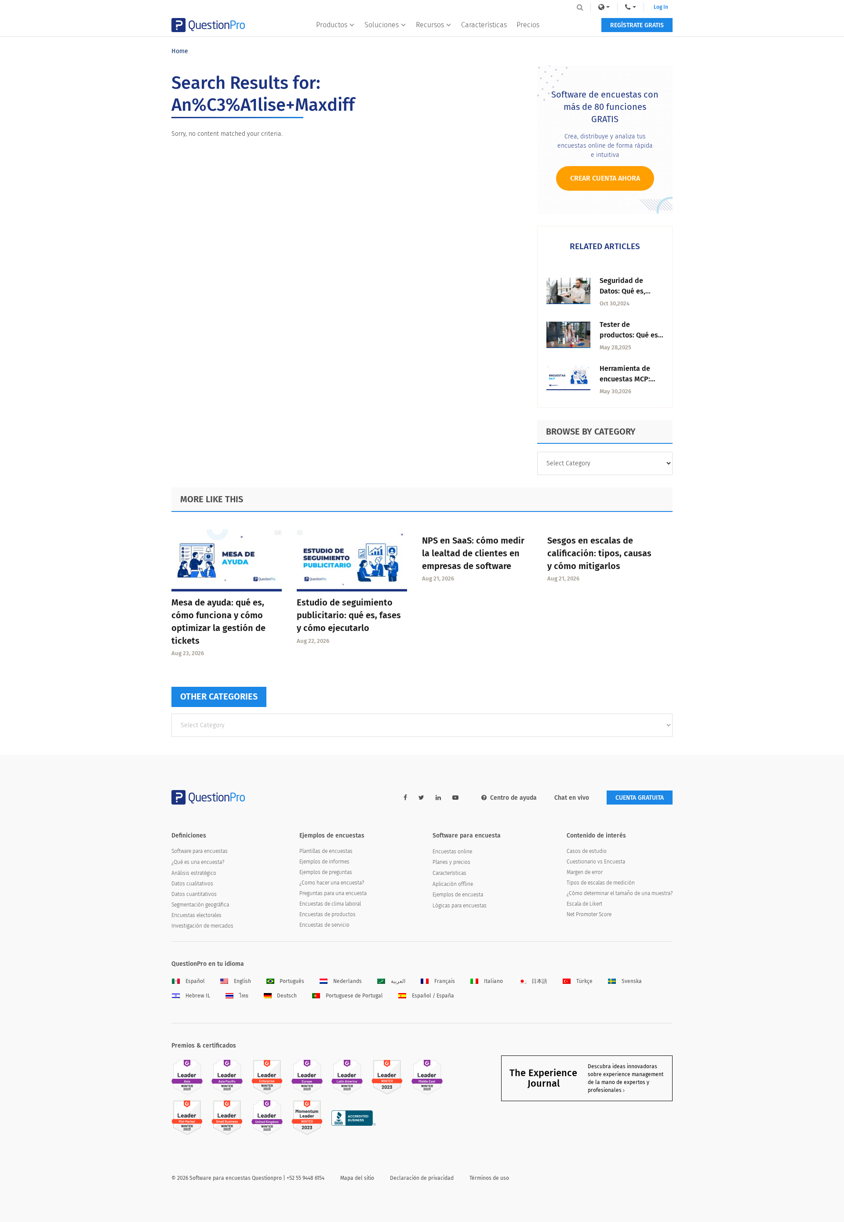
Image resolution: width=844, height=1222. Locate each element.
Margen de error (585, 872)
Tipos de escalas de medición (601, 883)
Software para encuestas (199, 851)
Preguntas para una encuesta (333, 893)
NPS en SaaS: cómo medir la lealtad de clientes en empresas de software (473, 553)
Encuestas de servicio (324, 925)
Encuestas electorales (196, 915)
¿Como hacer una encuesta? (331, 883)
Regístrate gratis (637, 25)
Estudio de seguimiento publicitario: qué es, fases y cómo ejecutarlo (349, 615)
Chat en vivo (571, 797)
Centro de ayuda (513, 797)
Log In (661, 7)
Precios (528, 25)
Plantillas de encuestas (326, 851)
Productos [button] (331, 25)
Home (179, 51)
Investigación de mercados (202, 926)
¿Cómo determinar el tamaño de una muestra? (620, 893)
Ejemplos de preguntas (325, 872)
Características (484, 25)
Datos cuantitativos (194, 894)
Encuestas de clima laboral (330, 904)
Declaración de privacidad (422, 1178)
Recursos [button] (430, 25)
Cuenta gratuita (639, 797)
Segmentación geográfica (200, 905)
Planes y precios (451, 862)
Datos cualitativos (192, 884)
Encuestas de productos (327, 914)
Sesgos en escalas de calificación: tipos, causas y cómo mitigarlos (599, 553)
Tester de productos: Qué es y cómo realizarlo (631, 335)
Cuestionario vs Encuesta (596, 862)
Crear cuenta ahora (605, 178)
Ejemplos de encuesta (458, 895)
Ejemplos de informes (324, 862)
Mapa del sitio (357, 1178)
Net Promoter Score (589, 914)
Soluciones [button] (381, 25)
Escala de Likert (584, 904)
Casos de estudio (587, 851)
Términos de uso (489, 1178)
